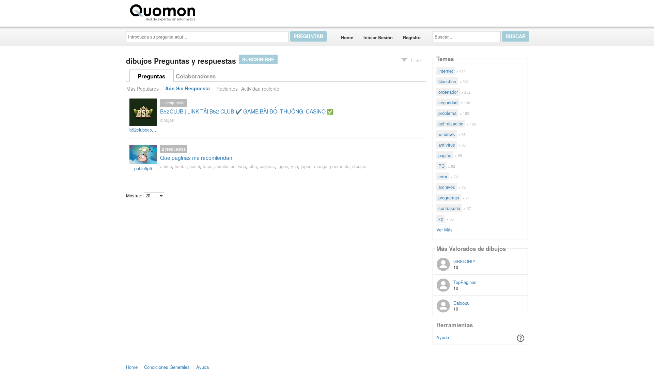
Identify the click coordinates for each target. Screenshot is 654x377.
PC (441, 166)
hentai (181, 166)
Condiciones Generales (167, 367)
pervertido (339, 166)
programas (448, 197)
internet (445, 70)
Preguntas (151, 76)
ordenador (448, 92)
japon (283, 166)
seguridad (447, 102)
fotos (208, 166)
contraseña (449, 208)
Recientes (227, 88)
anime (166, 166)
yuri (294, 166)
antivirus (446, 144)
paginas (267, 166)
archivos (446, 187)
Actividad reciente (260, 88)
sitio (253, 166)
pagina (444, 155)
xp (440, 218)
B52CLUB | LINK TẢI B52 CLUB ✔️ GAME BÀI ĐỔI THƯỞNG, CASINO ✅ (246, 111)
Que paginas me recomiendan (196, 157)
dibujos (167, 120)
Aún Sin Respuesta (187, 88)
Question (447, 81)
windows (446, 134)
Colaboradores (196, 76)
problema (447, 113)
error (442, 176)
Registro (412, 37)
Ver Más (444, 229)
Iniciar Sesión (378, 37)
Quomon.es (219, 11)
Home (347, 37)
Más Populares (142, 88)
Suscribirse (258, 59)
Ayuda (442, 337)
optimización (450, 123)
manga (320, 166)
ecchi (194, 166)
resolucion (225, 166)
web (242, 166)
